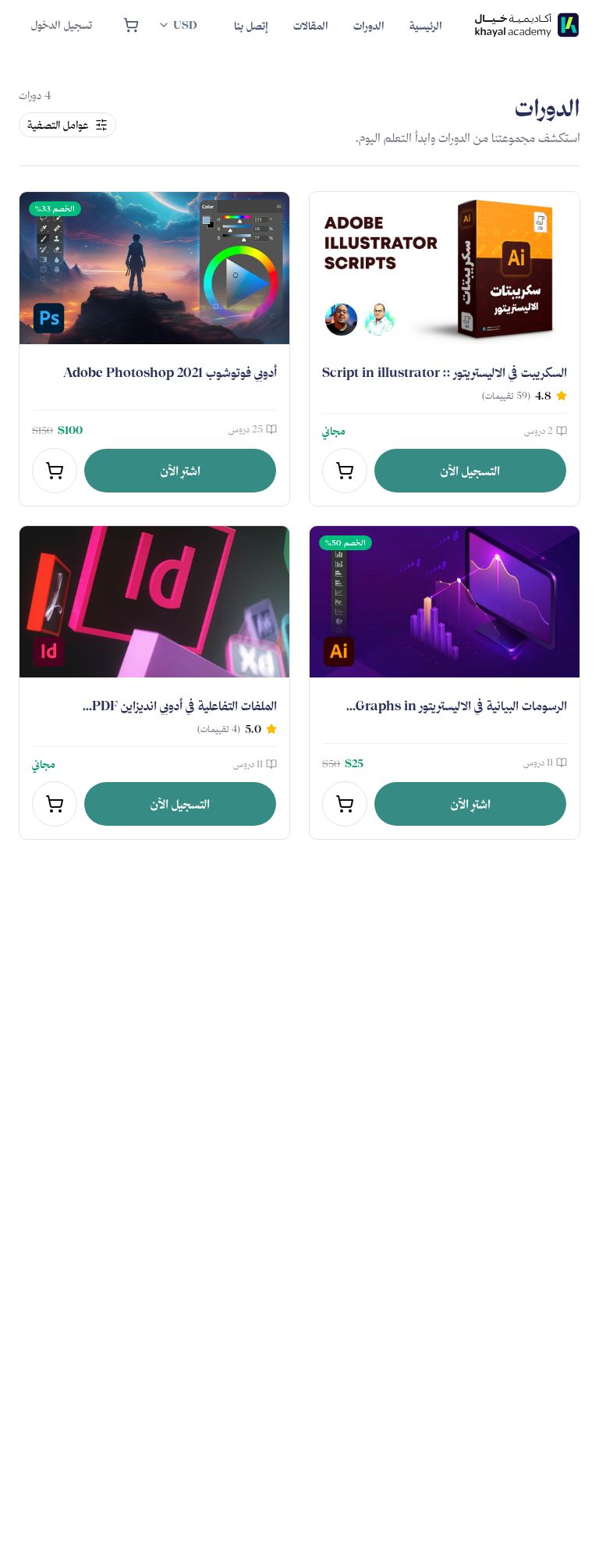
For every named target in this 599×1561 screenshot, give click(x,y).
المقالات (310, 26)
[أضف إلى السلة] (344, 470)
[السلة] (131, 25)
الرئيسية (425, 26)
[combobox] (177, 25)
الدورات (369, 26)
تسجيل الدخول (61, 25)
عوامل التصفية (58, 125)
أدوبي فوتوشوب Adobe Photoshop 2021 (170, 372)
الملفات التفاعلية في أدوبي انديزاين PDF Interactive (184, 715)
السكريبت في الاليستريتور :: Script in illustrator (444, 372)
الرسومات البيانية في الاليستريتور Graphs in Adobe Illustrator (461, 715)
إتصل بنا (251, 26)
